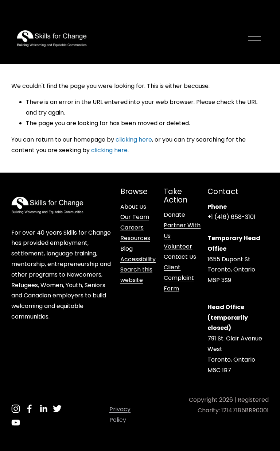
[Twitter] (57, 408)
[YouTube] (15, 422)
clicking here (134, 139)
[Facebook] (29, 408)
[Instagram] (15, 408)
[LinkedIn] (43, 408)
